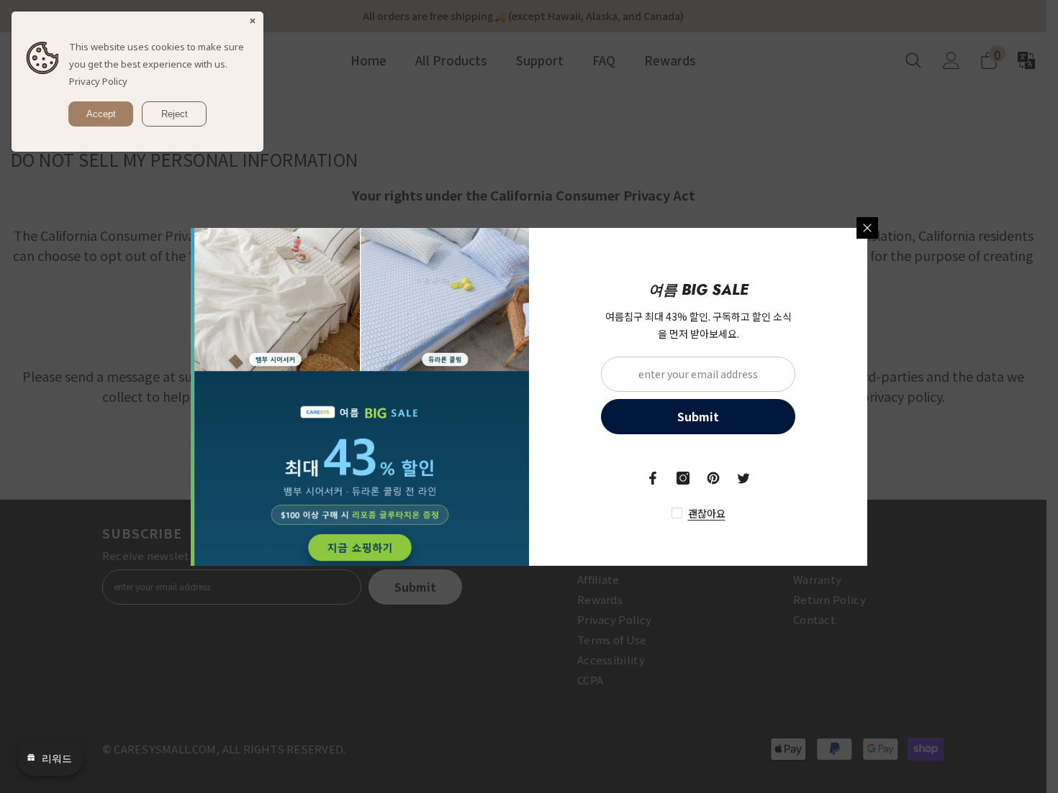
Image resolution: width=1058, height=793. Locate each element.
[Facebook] (653, 478)
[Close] (867, 228)
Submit (698, 416)
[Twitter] (743, 478)
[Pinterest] (713, 478)
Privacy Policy (98, 81)
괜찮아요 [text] (706, 513)
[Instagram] (683, 478)
